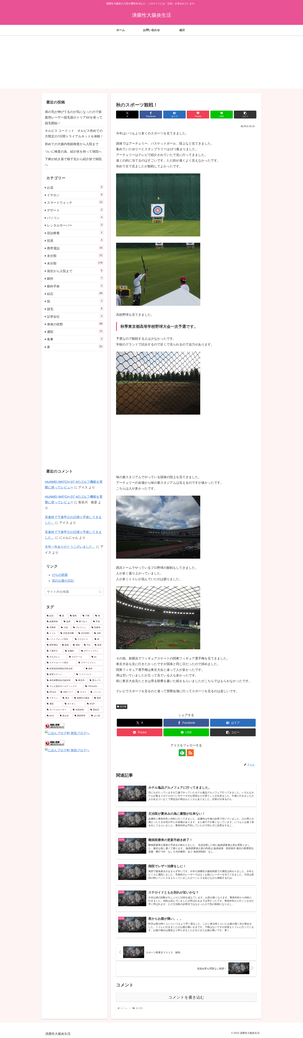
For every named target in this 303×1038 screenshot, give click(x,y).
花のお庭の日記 (63, 580)
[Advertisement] (151, 64)
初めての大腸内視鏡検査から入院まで (72, 144)
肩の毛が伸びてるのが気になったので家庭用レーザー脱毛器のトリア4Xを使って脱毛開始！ (73, 117)
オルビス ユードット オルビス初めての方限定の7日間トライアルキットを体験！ (74, 133)
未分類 (123, 706)
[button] (245, 114)
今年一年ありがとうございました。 (70, 546)
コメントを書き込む (186, 997)
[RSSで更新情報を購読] (190, 752)
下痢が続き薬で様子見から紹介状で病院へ (73, 161)
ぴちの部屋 (60, 575)
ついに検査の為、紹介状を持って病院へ (73, 151)
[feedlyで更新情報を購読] (182, 752)
